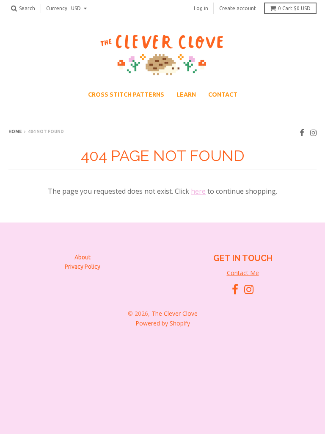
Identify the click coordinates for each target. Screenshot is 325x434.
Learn (186, 94)
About (82, 257)
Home (15, 131)
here (198, 191)
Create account (237, 8)
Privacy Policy (82, 266)
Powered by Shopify (162, 323)
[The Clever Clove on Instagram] (313, 132)
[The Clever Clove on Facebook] (302, 132)
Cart (294, 8)
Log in (201, 8)
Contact (222, 94)
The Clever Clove (174, 313)
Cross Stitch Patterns (126, 94)
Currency (56, 8)
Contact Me (243, 273)
